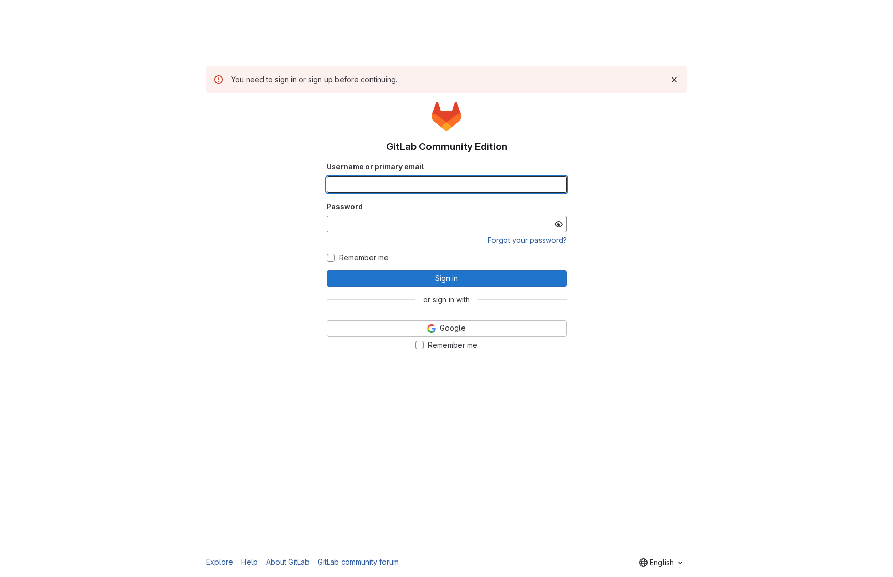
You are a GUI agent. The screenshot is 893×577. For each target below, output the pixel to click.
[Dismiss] (674, 79)
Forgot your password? (527, 240)
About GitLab (288, 561)
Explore (219, 561)
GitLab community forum (358, 561)
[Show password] (558, 224)
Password (345, 206)
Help (249, 561)
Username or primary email (375, 166)
